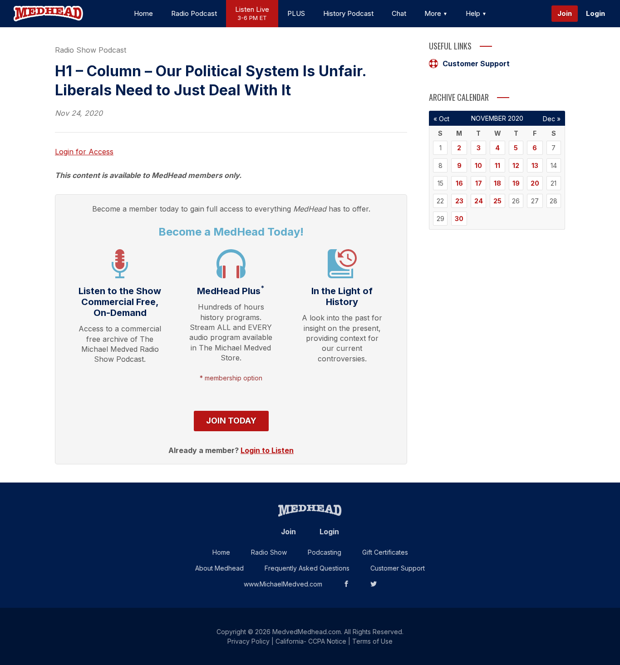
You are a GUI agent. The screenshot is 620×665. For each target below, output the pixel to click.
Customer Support (476, 63)
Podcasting (324, 552)
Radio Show (269, 552)
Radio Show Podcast (90, 49)
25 (497, 201)
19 (516, 183)
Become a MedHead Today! (231, 231)
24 (478, 201)
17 (478, 183)
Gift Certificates (385, 552)
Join (564, 13)
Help (474, 13)
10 (478, 165)
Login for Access (84, 151)
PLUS (296, 13)
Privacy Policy (248, 641)
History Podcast (348, 13)
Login (595, 13)
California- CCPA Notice (311, 641)
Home (143, 13)
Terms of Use (372, 641)
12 (515, 165)
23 (459, 201)
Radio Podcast (194, 13)
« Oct (441, 119)
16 (459, 183)
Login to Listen (267, 450)
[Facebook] (346, 584)
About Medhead (219, 568)
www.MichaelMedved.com (283, 584)
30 (459, 218)
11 (497, 165)
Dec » (552, 119)
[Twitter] (373, 584)
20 (535, 183)
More (433, 13)
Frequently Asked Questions (307, 568)
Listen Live (252, 13)
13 (534, 165)
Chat (399, 13)
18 (497, 183)
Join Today (231, 420)
